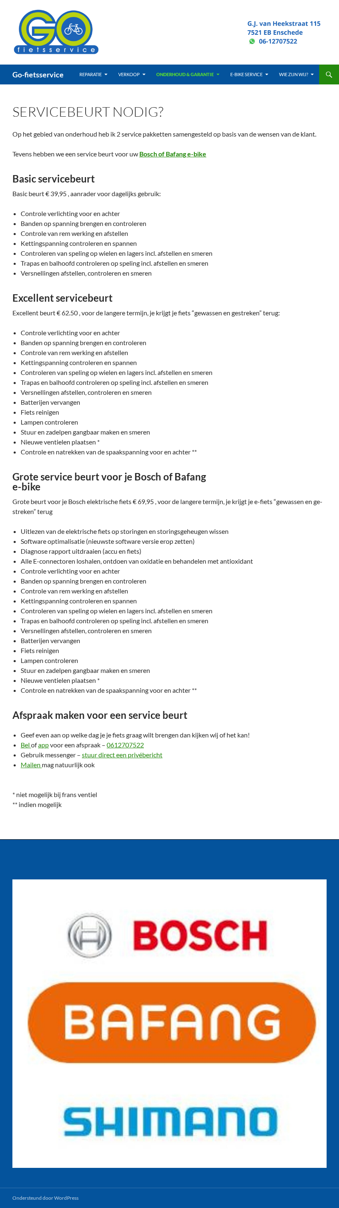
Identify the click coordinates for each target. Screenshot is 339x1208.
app (43, 745)
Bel (26, 745)
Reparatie (90, 74)
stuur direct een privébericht (122, 755)
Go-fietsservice (38, 74)
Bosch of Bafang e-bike (172, 154)
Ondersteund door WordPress (45, 1198)
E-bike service (246, 74)
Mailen (31, 765)
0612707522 (125, 745)
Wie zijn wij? (293, 74)
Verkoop (129, 74)
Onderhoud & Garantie (185, 74)
